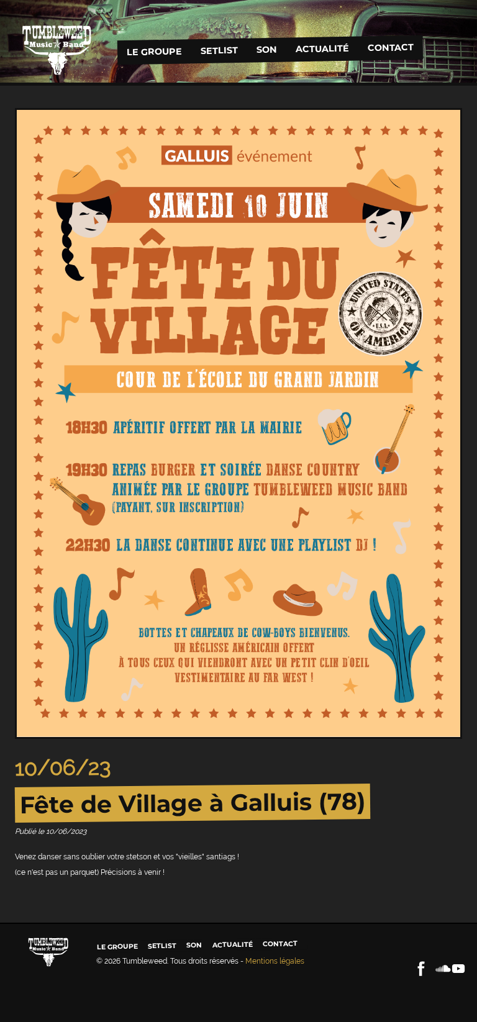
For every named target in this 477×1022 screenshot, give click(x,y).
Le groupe (153, 51)
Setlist (218, 51)
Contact (390, 47)
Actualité (321, 48)
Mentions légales (274, 961)
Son (266, 49)
